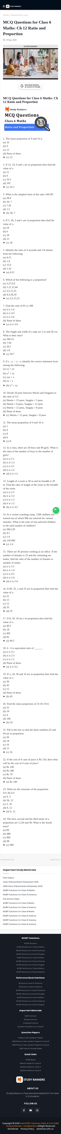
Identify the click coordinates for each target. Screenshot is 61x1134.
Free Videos (8, 877)
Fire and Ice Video (11, 899)
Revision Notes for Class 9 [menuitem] (30, 1067)
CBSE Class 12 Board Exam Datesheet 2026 (22, 886)
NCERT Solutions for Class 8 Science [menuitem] (30, 972)
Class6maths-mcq (19, 15)
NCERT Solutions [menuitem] (30, 943)
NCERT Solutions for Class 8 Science (19, 915)
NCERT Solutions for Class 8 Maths (18, 911)
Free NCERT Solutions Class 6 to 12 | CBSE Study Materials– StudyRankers (32, 1125)
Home (6, 15)
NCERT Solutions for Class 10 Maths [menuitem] (30, 947)
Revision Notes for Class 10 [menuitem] (30, 1063)
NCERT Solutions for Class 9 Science (19, 907)
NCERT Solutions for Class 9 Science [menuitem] (30, 961)
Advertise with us (44, 1129)
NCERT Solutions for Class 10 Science (20, 894)
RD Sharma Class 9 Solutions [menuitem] (30, 987)
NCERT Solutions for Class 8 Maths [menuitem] (30, 968)
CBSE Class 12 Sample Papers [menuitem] (30, 1048)
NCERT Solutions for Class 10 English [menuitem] (30, 954)
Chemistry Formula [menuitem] (30, 1023)
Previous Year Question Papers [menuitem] (30, 1038)
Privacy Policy (27, 1129)
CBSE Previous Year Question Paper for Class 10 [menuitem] (30, 1041)
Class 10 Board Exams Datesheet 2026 (20, 882)
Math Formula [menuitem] (30, 1016)
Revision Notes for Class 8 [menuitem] (30, 1070)
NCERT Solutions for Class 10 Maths (19, 890)
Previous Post (7, 859)
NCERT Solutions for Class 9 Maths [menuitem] (30, 958)
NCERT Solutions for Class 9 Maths (18, 903)
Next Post (55, 859)
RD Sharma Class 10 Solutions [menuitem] (30, 983)
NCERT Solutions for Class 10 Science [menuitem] (30, 950)
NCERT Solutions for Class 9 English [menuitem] (30, 965)
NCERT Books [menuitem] (30, 1060)
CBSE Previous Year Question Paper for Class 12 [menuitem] (30, 1045)
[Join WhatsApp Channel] (56, 510)
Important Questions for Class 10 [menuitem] (30, 1026)
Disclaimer (13, 1129)
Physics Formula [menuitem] (30, 1019)
